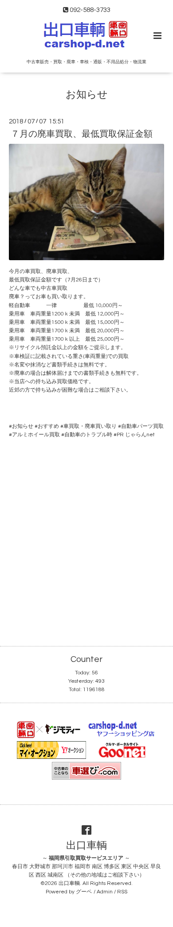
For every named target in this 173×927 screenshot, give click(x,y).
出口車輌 (86, 846)
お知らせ (87, 95)
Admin (105, 892)
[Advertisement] (86, 535)
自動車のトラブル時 (88, 435)
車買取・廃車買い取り (90, 426)
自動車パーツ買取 (142, 426)
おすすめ (48, 426)
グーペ (84, 892)
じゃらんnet (140, 435)
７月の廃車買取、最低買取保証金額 (82, 134)
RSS (122, 892)
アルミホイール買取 (36, 435)
